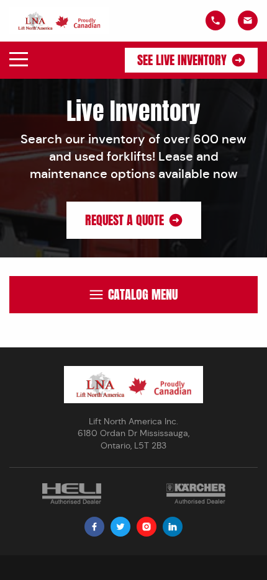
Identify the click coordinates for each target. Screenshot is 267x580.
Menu (18, 59)
